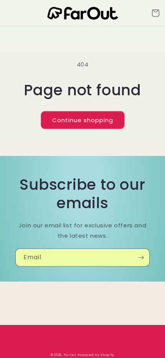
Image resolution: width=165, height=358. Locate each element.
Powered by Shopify (96, 355)
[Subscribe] (140, 258)
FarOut (70, 355)
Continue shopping (82, 120)
